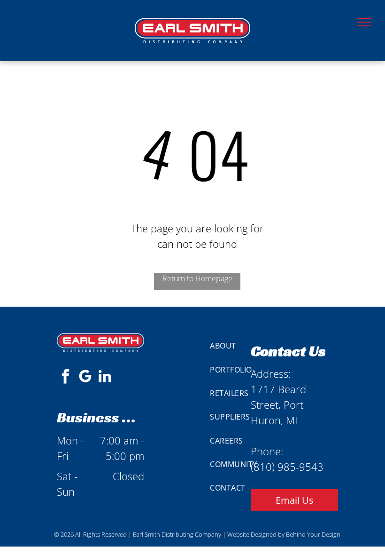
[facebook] (65, 377)
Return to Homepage (197, 278)
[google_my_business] (85, 377)
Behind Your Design (313, 534)
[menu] (364, 22)
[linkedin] (104, 377)
